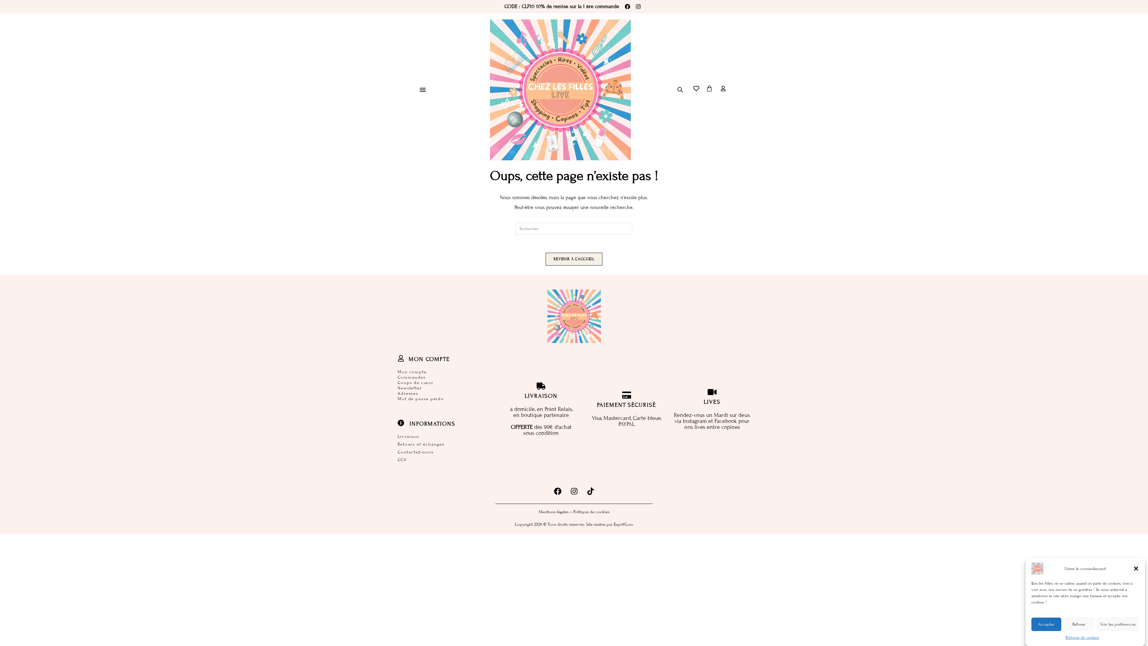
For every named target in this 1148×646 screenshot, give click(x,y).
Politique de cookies (1082, 637)
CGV (402, 459)
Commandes (412, 377)
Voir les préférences (1118, 624)
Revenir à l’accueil (574, 259)
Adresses (408, 393)
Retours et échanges (421, 444)
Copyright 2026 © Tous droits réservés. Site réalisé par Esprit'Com (574, 524)
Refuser (1079, 624)
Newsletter (410, 388)
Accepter (1046, 624)
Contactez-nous (416, 452)
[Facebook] (627, 6)
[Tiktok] (590, 491)
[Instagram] (638, 6)
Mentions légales (554, 511)
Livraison (408, 436)
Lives (712, 401)
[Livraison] (541, 386)
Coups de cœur (415, 382)
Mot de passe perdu (421, 398)
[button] (1136, 569)
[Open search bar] (680, 89)
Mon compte (412, 371)
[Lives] (712, 392)
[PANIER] (709, 88)
